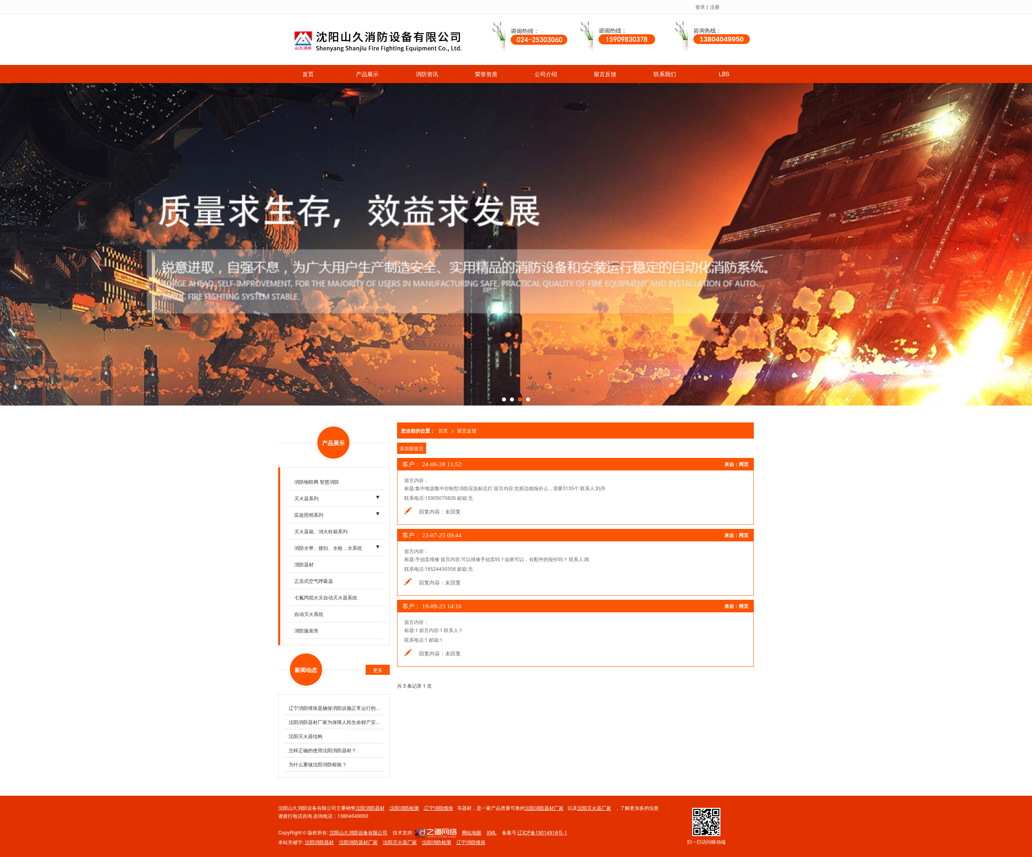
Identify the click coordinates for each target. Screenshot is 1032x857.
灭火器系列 (306, 498)
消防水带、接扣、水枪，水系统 (328, 547)
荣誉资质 (486, 74)
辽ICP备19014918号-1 (542, 832)
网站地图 (471, 832)
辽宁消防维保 (438, 807)
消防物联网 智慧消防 (316, 481)
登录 (700, 6)
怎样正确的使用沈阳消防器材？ (322, 750)
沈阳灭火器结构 (305, 735)
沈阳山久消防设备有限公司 (358, 832)
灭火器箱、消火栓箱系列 (320, 531)
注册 (715, 6)
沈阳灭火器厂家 (594, 807)
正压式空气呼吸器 (313, 580)
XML (492, 832)
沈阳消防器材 (370, 807)
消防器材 (304, 564)
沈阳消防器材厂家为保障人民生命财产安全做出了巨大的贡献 (336, 721)
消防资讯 (427, 74)
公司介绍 (546, 74)
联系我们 (664, 74)
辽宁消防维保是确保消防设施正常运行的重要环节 (336, 707)
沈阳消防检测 (404, 807)
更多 (378, 669)
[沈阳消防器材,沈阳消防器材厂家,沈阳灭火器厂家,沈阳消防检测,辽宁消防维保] (516, 244)
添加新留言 (411, 448)
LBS (724, 74)
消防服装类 (306, 630)
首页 (308, 74)
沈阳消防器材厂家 (544, 807)
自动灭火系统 (308, 613)
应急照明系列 (308, 514)
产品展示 (367, 74)
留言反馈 (605, 74)
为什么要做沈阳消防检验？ (318, 764)
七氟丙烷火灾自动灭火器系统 (325, 597)
